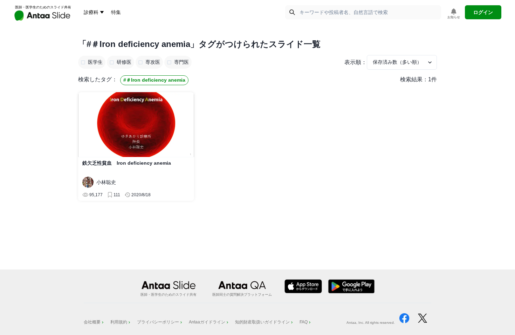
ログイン (483, 12)
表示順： (355, 62)
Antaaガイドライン (207, 322)
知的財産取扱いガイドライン (262, 322)
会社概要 (92, 322)
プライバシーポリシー (158, 322)
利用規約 (118, 322)
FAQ (304, 322)
